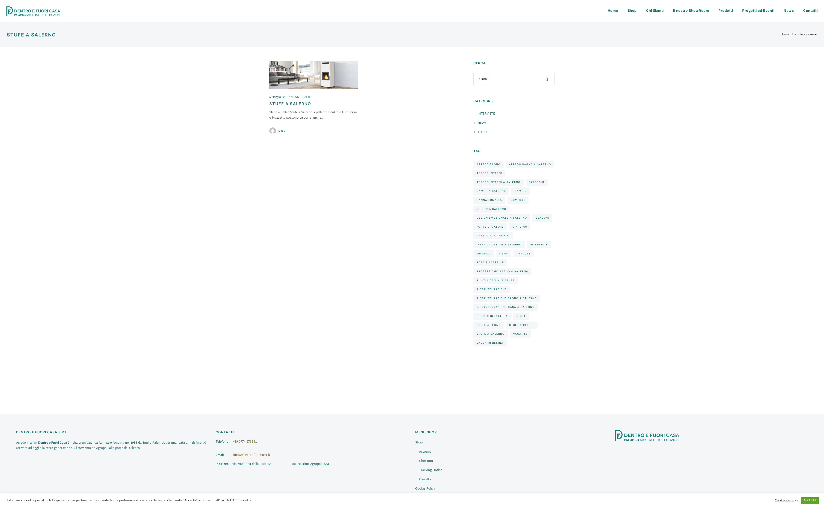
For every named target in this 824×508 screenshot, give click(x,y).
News (789, 10)
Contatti (810, 10)
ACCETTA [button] (810, 500)
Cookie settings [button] (786, 501)
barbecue (537, 182)
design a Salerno (491, 208)
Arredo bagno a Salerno (530, 164)
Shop (632, 10)
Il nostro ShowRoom (691, 10)
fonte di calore (490, 226)
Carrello (425, 479)
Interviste (539, 244)
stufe (521, 316)
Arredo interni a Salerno (498, 182)
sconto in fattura (492, 316)
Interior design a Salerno (499, 244)
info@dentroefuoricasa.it (251, 455)
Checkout (426, 461)
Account (425, 452)
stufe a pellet (521, 325)
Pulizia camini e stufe (496, 280)
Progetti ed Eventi (758, 10)
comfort (518, 199)
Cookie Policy (425, 488)
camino (521, 190)
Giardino (519, 226)
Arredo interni (489, 173)
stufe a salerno (490, 333)
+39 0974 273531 (245, 441)
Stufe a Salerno (290, 103)
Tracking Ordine (430, 470)
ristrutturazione (492, 289)
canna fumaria (489, 199)
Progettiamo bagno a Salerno (502, 271)
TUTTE (306, 97)
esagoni (542, 217)
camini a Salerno (491, 190)
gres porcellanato (493, 235)
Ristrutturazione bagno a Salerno (507, 298)
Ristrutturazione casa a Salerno (506, 306)
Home (613, 10)
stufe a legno (489, 325)
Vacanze (520, 333)
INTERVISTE (486, 113)
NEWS (295, 97)
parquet (524, 253)
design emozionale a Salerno (502, 217)
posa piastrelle (490, 262)
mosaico (484, 253)
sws (282, 131)
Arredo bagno (488, 164)
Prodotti (725, 10)
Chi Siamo (655, 10)
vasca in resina (490, 342)
